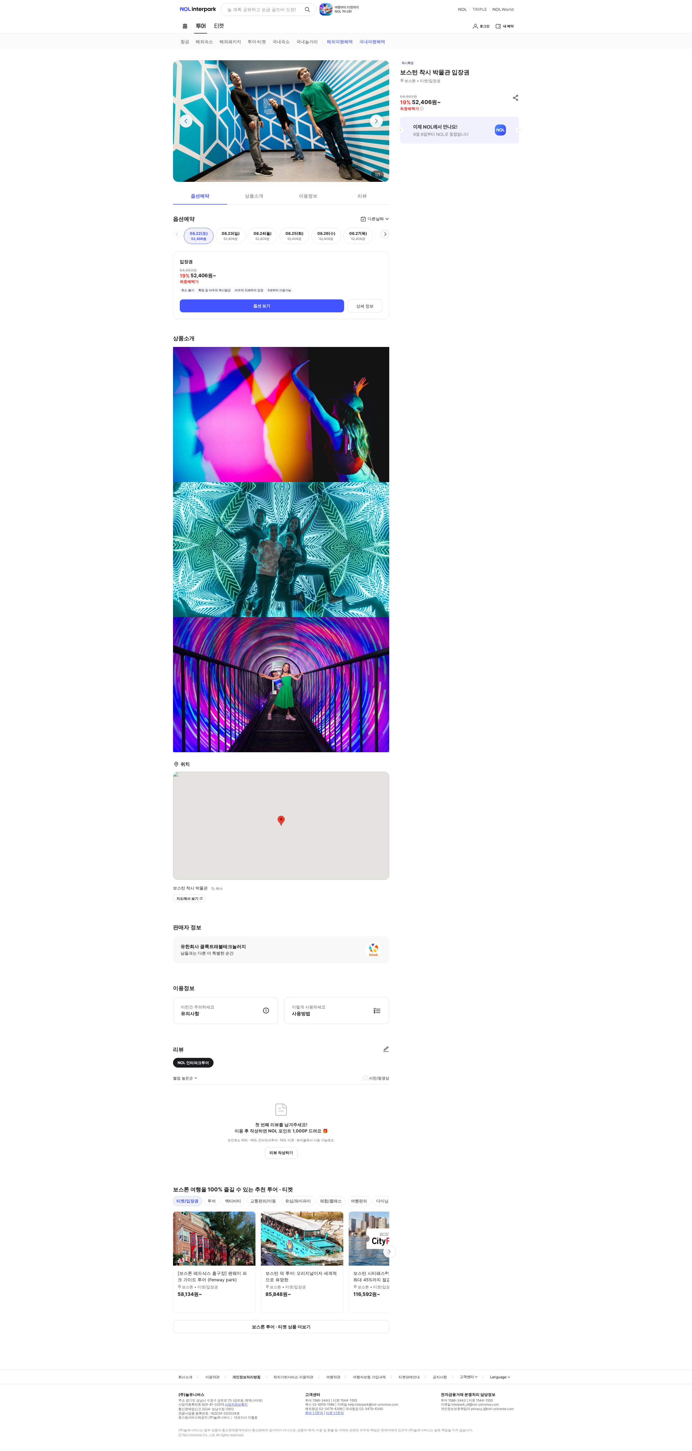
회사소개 (185, 1377)
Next (389, 1251)
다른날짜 (376, 218)
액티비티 (233, 1200)
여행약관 (333, 1377)
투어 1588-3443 (317, 1400)
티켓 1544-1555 (345, 1400)
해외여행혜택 (340, 41)
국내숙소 (281, 41)
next (518, 130)
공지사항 (440, 1377)
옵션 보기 (261, 305)
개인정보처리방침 (246, 1377)
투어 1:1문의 (314, 1413)
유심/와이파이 (298, 1200)
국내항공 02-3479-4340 (364, 1409)
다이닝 (382, 1200)
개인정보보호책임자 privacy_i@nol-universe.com (477, 1409)
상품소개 (254, 196)
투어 (212, 1200)
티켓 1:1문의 (335, 1413)
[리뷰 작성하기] (386, 1049)
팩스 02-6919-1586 (319, 1404)
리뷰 (362, 196)
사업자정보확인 (236, 1404)
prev (400, 130)
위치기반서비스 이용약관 (293, 1377)
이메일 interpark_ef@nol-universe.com (470, 1404)
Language (498, 1377)
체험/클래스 (331, 1200)
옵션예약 (200, 196)
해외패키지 (230, 41)
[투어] (200, 26)
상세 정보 (365, 306)
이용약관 (212, 1377)
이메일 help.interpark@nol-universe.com (367, 1404)
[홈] (185, 26)
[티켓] (219, 26)
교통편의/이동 (263, 1200)
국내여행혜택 (372, 41)
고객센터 (467, 1377)
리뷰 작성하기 (281, 1152)
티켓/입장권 (187, 1200)
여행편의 (359, 1200)
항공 (185, 41)
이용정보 (308, 196)
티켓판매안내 (409, 1377)
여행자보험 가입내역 (369, 1377)
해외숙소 (204, 41)
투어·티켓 (257, 41)
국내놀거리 (307, 41)
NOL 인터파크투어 (193, 1062)
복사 (219, 888)
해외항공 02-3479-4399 (323, 1409)
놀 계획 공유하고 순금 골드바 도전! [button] (261, 9)
